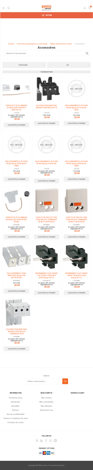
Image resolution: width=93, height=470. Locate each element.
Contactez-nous (15, 398)
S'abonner (65, 381)
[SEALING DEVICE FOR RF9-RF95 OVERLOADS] (17, 89)
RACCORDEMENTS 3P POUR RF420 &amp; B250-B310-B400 (76, 163)
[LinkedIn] (41, 441)
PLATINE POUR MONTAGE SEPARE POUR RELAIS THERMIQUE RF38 (16, 331)
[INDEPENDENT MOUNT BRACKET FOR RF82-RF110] (47, 89)
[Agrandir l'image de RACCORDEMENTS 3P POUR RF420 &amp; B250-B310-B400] (76, 145)
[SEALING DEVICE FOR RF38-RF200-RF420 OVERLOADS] (17, 200)
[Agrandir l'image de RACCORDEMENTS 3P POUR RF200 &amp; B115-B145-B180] (76, 89)
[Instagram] (55, 441)
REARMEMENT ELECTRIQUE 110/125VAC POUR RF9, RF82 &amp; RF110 (46, 275)
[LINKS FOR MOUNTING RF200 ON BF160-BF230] (17, 257)
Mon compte (46, 398)
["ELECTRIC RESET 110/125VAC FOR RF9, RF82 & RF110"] (47, 257)
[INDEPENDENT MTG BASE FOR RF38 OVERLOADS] (17, 312)
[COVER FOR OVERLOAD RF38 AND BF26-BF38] (76, 200)
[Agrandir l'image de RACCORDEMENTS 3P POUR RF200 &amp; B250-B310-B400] (17, 145)
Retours (15, 410)
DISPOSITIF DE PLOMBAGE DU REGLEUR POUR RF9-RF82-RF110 (16, 107)
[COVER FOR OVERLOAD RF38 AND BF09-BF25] (47, 200)
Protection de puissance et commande (32, 44)
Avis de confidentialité (15, 414)
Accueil (11, 44)
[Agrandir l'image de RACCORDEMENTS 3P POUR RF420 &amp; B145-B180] (47, 145)
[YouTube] (51, 441)
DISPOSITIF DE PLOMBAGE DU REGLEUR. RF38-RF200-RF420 (16, 219)
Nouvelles (15, 406)
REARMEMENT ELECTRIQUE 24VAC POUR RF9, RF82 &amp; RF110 (76, 275)
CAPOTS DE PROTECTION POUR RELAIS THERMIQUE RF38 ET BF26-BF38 (76, 219)
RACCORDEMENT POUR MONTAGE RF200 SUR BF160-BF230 (16, 275)
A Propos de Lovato (16, 422)
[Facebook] (46, 441)
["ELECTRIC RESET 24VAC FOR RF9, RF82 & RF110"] (76, 257)
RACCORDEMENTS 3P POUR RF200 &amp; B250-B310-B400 (16, 163)
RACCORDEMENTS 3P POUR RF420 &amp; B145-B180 (46, 162)
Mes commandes (46, 402)
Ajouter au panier (16, 125)
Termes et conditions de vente (15, 418)
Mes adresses (46, 406)
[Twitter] (37, 441)
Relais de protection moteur (61, 44)
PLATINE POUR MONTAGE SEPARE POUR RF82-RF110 (46, 106)
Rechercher (15, 402)
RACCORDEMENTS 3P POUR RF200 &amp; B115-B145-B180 (76, 107)
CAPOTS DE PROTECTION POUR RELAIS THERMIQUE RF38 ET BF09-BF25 (46, 219)
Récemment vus (46, 410)
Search (87, 53)
